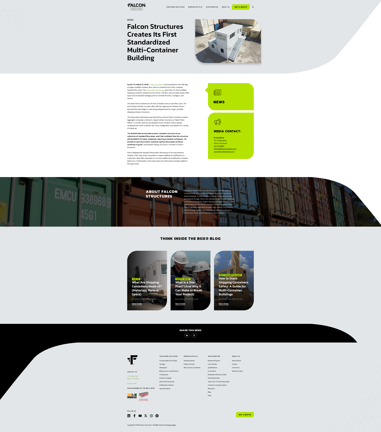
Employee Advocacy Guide (217, 374)
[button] (253, 7)
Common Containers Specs (217, 385)
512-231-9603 (219, 146)
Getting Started (189, 360)
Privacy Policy (171, 425)
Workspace (163, 367)
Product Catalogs (165, 378)
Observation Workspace (155, 90)
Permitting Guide (214, 378)
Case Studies (212, 364)
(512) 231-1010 (132, 383)
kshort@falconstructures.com (225, 148)
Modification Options (166, 385)
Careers (234, 364)
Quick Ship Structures (166, 381)
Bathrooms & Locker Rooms (168, 371)
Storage (162, 364)
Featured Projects (214, 360)
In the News (212, 371)
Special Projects (164, 388)
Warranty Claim (237, 371)
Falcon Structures (157, 84)
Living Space (163, 374)
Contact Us (236, 367)
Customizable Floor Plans (168, 360)
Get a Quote (241, 7)
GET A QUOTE (245, 414)
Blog (209, 392)
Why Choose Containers (192, 367)
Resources (211, 388)
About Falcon (236, 360)
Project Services (189, 364)
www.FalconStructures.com (224, 151)
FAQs (209, 395)
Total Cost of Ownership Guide (218, 381)
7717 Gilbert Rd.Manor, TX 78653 (133, 377)
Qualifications (212, 367)
